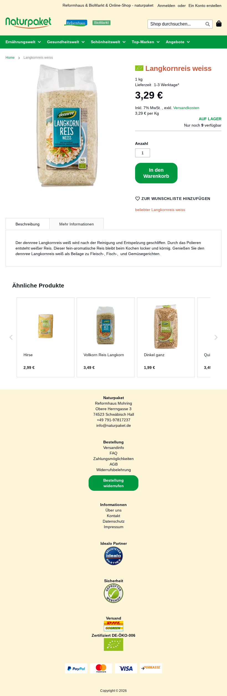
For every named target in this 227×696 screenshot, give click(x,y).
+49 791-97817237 (113, 420)
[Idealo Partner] (113, 564)
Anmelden (166, 5)
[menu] (113, 41)
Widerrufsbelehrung (113, 470)
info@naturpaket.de (113, 425)
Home (10, 58)
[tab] (28, 223)
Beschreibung (28, 224)
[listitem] (45, 337)
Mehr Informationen (76, 224)
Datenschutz (114, 521)
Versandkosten (186, 108)
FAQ (113, 453)
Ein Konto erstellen (205, 5)
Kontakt (113, 515)
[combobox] (180, 24)
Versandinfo (113, 447)
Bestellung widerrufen (113, 483)
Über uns (113, 510)
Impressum (113, 527)
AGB (114, 464)
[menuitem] (21, 41)
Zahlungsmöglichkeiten (113, 458)
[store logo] (28, 23)
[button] (11, 337)
